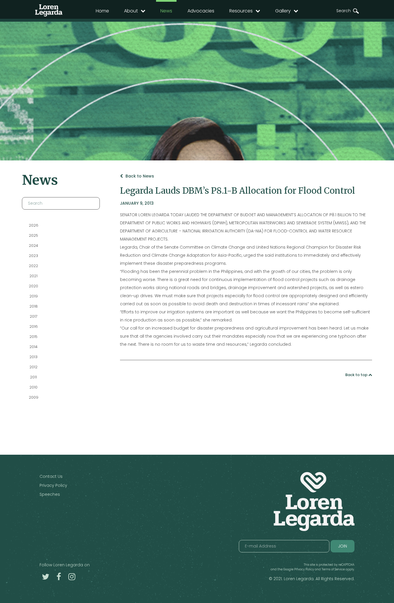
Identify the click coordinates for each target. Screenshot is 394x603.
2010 (33, 387)
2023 (33, 255)
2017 (33, 316)
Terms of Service (333, 569)
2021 (33, 276)
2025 (33, 235)
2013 (33, 357)
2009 (33, 397)
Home (102, 11)
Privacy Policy (53, 485)
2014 (33, 346)
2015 (33, 336)
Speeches (50, 494)
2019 (33, 296)
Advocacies (200, 11)
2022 (33, 266)
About (131, 11)
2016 (33, 326)
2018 (33, 306)
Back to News (139, 176)
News (166, 11)
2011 (33, 377)
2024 (33, 245)
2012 (33, 367)
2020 (33, 286)
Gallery (283, 11)
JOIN (342, 546)
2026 (33, 225)
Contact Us (51, 476)
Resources (241, 11)
